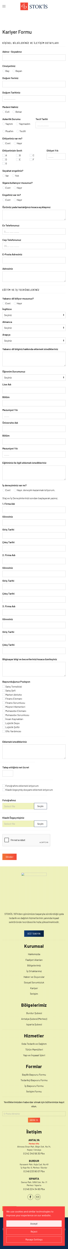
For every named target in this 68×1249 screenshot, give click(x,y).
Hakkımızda (34, 954)
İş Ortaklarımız (34, 971)
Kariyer (34, 988)
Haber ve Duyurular (34, 976)
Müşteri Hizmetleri (15, 706)
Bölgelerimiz (34, 965)
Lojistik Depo (12, 723)
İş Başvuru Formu (34, 1085)
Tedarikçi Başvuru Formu (34, 1080)
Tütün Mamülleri (34, 1049)
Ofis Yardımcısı (13, 731)
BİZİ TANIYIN (34, 933)
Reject (34, 1231)
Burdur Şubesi (34, 1013)
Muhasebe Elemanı (15, 710)
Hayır (19, 143)
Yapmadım (24, 123)
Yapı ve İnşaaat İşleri (34, 1055)
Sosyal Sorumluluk (34, 982)
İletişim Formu (34, 1091)
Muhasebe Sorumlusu (17, 714)
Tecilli (22, 131)
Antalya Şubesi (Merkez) (34, 1018)
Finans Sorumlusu (15, 702)
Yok (17, 175)
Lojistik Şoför (12, 727)
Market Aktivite (13, 694)
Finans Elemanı (13, 698)
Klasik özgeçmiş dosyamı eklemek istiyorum (29, 789)
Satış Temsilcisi (13, 686)
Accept (33, 1223)
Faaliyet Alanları (34, 959)
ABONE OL (34, 1120)
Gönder (9, 856)
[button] (4, 6)
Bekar (18, 111)
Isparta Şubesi (34, 1024)
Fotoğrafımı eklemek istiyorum (22, 785)
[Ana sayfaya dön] (34, 6)
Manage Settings (34, 1239)
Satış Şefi (10, 690)
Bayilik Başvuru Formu (34, 1074)
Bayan (18, 70)
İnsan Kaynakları (14, 718)
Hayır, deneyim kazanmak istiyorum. (35, 490)
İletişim (34, 993)
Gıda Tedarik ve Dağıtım (34, 1043)
